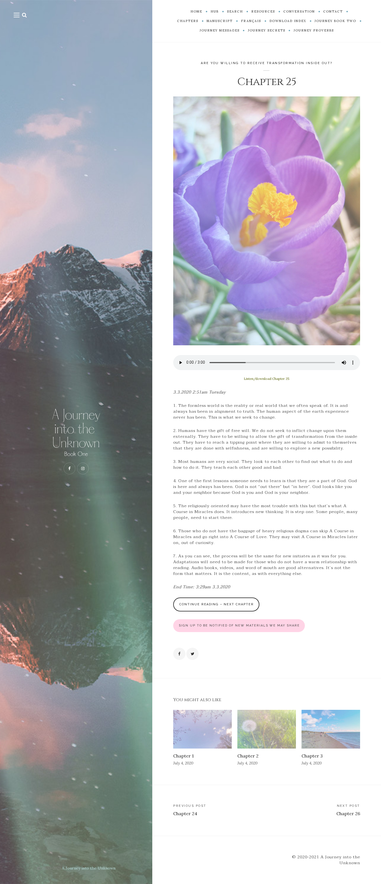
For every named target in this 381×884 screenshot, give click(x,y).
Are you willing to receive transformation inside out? (266, 63)
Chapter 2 (248, 756)
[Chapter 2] (266, 729)
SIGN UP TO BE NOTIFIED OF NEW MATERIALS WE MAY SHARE (239, 625)
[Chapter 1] (202, 729)
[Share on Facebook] (179, 654)
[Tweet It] (192, 654)
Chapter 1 (183, 756)
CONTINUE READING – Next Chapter (216, 604)
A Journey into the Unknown (88, 868)
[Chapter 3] (331, 729)
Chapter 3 (312, 756)
